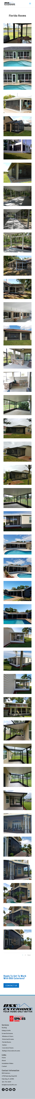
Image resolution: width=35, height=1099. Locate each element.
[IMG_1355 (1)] (18, 809)
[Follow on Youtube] (6, 1089)
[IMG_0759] (18, 600)
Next (29, 955)
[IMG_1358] (18, 763)
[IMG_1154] (18, 554)
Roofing (4, 1027)
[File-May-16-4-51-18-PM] (18, 507)
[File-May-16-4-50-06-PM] (18, 438)
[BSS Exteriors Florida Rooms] (18, 66)
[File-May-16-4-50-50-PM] (18, 461)
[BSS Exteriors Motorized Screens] (18, 112)
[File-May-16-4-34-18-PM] (18, 228)
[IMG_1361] (18, 716)
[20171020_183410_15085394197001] (18, 136)
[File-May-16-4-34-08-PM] (18, 252)
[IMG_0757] (18, 623)
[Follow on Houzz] (14, 1089)
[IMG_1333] (18, 647)
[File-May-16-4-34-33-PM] (18, 205)
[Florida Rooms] (18, 43)
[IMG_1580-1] (18, 949)
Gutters (4, 1045)
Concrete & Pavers (8, 1048)
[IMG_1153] (18, 577)
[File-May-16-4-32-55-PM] (18, 275)
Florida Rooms (6, 1042)
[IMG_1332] (18, 531)
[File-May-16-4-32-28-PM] (18, 298)
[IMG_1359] (18, 740)
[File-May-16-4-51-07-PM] (18, 484)
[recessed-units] (18, 159)
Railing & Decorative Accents (11, 1051)
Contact (4, 1066)
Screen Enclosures (7, 1033)
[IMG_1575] (18, 833)
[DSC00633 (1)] (18, 182)
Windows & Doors (7, 1036)
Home (4, 1057)
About (4, 1060)
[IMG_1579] (18, 926)
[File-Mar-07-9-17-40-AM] (18, 345)
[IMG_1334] (18, 670)
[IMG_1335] (18, 693)
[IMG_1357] (18, 786)
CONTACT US (11, 985)
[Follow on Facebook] (3, 1089)
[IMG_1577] (18, 879)
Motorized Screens (8, 1039)
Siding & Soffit (6, 1030)
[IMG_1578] (18, 902)
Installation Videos (7, 1063)
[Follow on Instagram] (10, 1089)
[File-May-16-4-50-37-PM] (18, 414)
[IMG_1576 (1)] (18, 856)
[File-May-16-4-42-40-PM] (18, 368)
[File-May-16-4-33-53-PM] (18, 321)
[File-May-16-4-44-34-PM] (18, 391)
